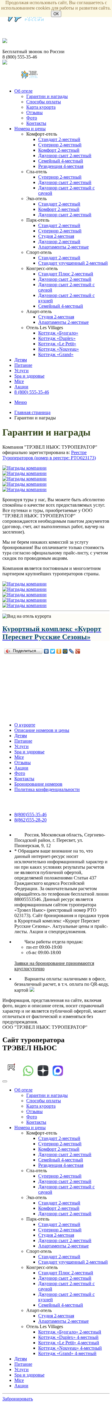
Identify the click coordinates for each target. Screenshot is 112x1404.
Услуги (21, 370)
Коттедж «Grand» (55, 354)
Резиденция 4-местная (60, 166)
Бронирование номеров (38, 784)
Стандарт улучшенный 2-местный (73, 263)
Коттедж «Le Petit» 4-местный (68, 1342)
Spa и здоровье (29, 375)
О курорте (24, 724)
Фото (31, 117)
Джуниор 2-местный (59, 241)
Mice (19, 381)
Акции (21, 386)
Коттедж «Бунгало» (58, 332)
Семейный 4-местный (60, 160)
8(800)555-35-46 (30, 814)
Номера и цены (30, 128)
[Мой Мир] (65, 651)
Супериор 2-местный (60, 144)
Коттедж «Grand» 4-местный (67, 1353)
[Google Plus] (78, 651)
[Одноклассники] (59, 651)
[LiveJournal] (71, 651)
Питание (23, 365)
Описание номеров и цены (41, 730)
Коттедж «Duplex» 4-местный (68, 1337)
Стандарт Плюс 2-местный (65, 273)
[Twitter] (53, 651)
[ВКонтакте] (46, 651)
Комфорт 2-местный (58, 150)
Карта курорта (41, 107)
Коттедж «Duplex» (57, 338)
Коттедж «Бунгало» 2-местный (69, 1331)
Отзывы (34, 112)
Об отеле (23, 91)
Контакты (36, 123)
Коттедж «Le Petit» (57, 343)
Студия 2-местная (56, 236)
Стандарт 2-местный (59, 139)
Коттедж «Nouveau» (58, 349)
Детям (20, 359)
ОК (56, 14)
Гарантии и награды (47, 96)
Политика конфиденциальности (47, 789)
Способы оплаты (43, 101)
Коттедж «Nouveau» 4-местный (70, 1348)
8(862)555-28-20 (30, 819)
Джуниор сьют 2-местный (64, 155)
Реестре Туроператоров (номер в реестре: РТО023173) (49, 455)
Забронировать (17, 1398)
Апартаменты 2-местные (63, 246)
